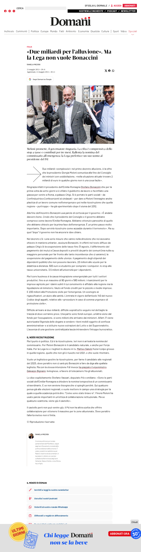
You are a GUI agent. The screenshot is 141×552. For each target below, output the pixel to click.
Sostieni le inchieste (91, 11)
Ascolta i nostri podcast (45, 498)
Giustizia (95, 31)
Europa (44, 31)
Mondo (53, 31)
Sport (116, 31)
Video (124, 31)
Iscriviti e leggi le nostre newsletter (51, 490)
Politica (35, 31)
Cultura (105, 31)
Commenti (21, 31)
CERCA (20, 8)
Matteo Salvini (84, 348)
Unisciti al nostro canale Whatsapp (51, 507)
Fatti (61, 31)
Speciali (132, 31)
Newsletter (128, 11)
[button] (106, 71)
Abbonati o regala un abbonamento (51, 515)
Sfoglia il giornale (96, 5)
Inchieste (9, 31)
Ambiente (71, 31)
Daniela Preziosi (33, 64)
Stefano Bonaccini (91, 186)
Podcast (112, 11)
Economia (83, 31)
